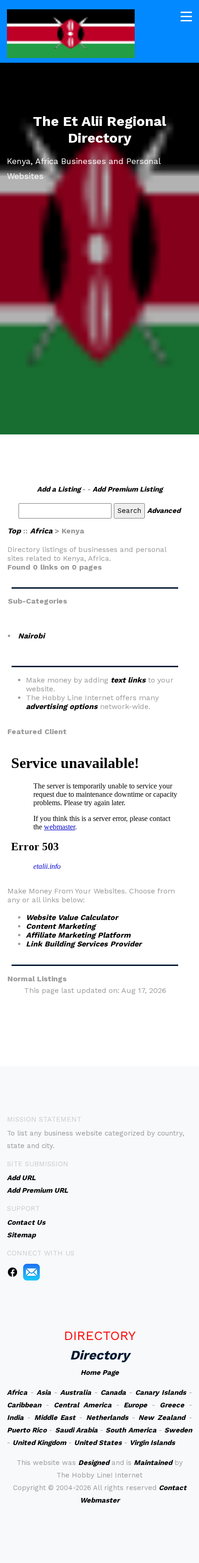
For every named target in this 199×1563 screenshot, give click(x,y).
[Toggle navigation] (186, 16)
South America (131, 1430)
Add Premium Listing (127, 489)
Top (14, 530)
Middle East (55, 1417)
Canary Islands (160, 1392)
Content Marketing (60, 926)
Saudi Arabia (76, 1430)
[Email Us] (31, 1271)
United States (98, 1442)
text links (128, 680)
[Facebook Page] (12, 1271)
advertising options (62, 706)
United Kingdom (39, 1442)
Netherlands (107, 1417)
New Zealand (161, 1417)
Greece (172, 1405)
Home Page (100, 1372)
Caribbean (24, 1405)
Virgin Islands (152, 1442)
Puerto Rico (27, 1430)
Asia (44, 1392)
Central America (83, 1405)
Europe (135, 1405)
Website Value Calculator (72, 917)
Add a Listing (59, 489)
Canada (113, 1392)
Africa (41, 530)
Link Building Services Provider (84, 943)
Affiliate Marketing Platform (78, 935)
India (15, 1417)
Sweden (178, 1430)
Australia (75, 1392)
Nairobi (31, 635)
